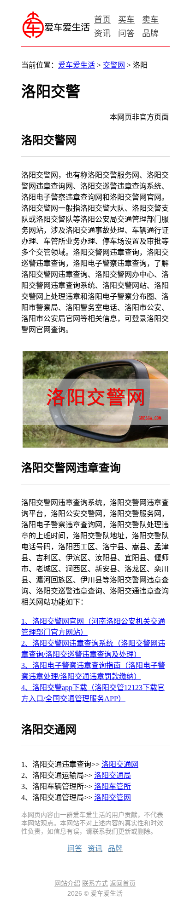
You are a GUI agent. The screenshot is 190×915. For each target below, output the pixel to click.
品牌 (150, 33)
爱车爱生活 (76, 65)
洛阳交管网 (112, 797)
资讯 (102, 33)
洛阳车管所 (112, 786)
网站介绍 (67, 883)
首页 (102, 19)
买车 (126, 19)
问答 (126, 33)
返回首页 (123, 883)
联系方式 (95, 883)
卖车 (150, 19)
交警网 (114, 65)
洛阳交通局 (112, 775)
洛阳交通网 (119, 764)
